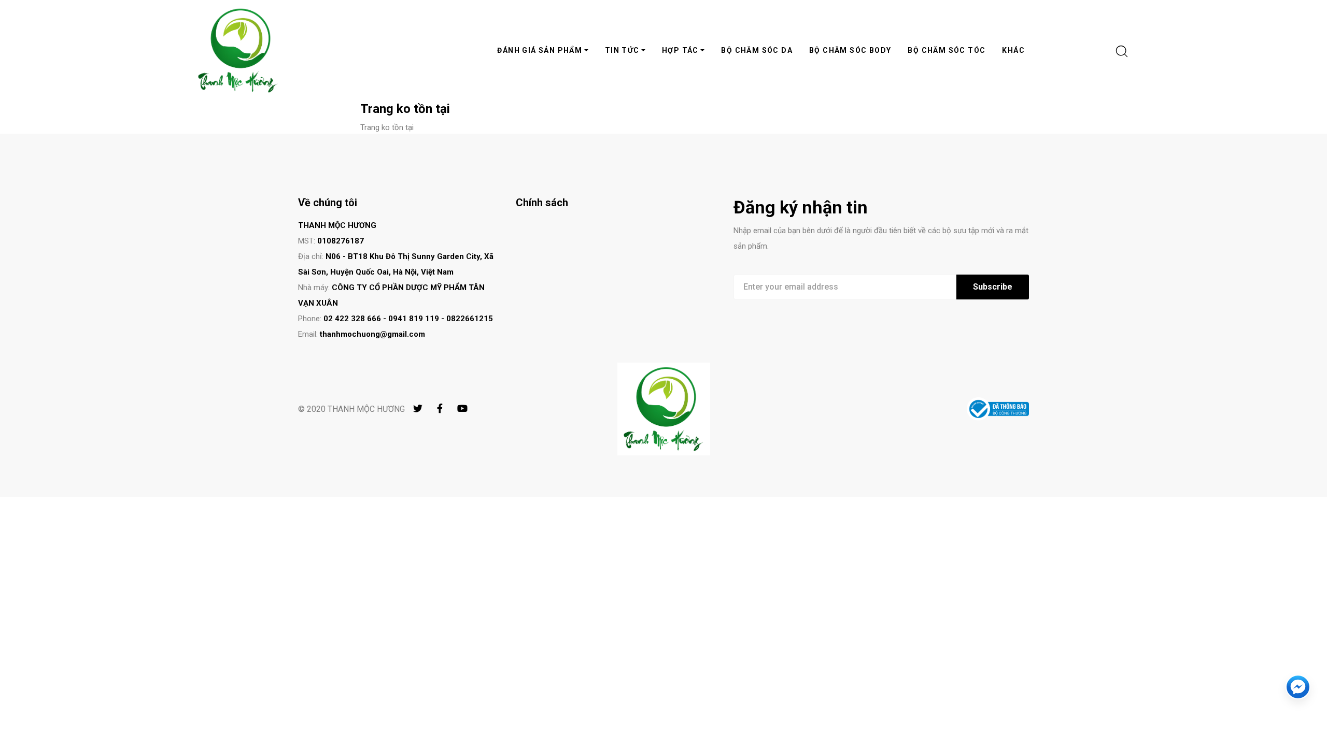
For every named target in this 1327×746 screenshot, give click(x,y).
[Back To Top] (1298, 717)
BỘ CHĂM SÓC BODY (850, 50)
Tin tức (622, 50)
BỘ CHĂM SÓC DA (757, 50)
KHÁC (1013, 50)
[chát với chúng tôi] (1298, 687)
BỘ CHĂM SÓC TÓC (946, 50)
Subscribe (992, 287)
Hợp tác (680, 50)
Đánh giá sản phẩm (539, 50)
